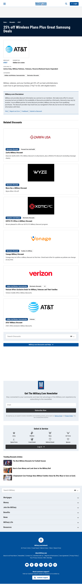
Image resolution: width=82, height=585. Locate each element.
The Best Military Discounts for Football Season (29, 461)
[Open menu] (4, 4)
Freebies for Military (26, 251)
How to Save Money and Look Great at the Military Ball (32, 468)
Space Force (57, 548)
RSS (44, 558)
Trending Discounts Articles (12, 457)
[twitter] (41, 565)
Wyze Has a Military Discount (16, 188)
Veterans (32, 319)
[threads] (55, 565)
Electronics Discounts (33, 75)
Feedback (25, 111)
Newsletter (21, 555)
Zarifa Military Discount (14, 153)
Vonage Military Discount (15, 254)
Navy (51, 548)
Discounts (12, 22)
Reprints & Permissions (51, 555)
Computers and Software (13, 218)
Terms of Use (58, 416)
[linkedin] (50, 565)
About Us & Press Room (10, 555)
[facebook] (32, 565)
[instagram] (36, 565)
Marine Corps (44, 548)
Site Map (49, 558)
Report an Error (15, 111)
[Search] (66, 4)
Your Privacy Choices (36, 558)
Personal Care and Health (28, 149)
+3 (44, 286)
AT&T (19, 22)
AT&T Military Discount (14, 322)
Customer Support (42, 577)
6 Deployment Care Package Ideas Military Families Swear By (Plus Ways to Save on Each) (44, 476)
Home (5, 22)
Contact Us (29, 555)
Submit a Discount (36, 111)
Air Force (23, 548)
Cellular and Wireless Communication (14, 75)
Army (29, 548)
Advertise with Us (38, 555)
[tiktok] (46, 565)
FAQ (6, 111)
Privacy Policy (69, 416)
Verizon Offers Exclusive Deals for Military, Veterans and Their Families (32, 289)
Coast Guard (35, 548)
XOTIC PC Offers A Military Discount (19, 221)
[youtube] (27, 565)
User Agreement (64, 555)
